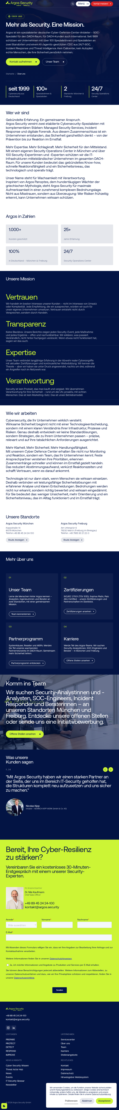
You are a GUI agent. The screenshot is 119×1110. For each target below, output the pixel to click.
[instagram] (8, 1027)
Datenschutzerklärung (101, 1094)
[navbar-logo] (19, 4)
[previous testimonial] (105, 769)
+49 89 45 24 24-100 (23, 533)
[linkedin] (13, 1027)
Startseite (10, 74)
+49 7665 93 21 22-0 (79, 533)
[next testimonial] (110, 769)
